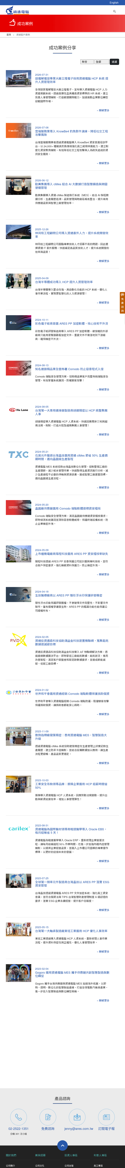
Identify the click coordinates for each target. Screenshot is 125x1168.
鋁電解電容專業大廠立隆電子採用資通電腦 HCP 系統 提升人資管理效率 (71, 80)
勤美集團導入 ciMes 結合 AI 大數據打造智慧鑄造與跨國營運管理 (71, 186)
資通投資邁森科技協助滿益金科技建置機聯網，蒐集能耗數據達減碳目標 (71, 642)
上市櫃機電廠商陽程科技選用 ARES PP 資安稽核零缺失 (71, 553)
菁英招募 (40, 1155)
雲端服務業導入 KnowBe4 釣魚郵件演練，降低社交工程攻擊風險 (71, 133)
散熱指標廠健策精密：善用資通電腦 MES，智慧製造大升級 (71, 737)
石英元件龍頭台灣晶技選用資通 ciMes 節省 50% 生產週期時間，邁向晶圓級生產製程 (71, 457)
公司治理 (69, 1165)
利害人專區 (100, 1155)
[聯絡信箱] (77, 1117)
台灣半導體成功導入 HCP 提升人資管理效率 (64, 282)
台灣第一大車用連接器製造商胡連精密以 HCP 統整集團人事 (71, 412)
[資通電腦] (17, 9)
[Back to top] (62, 1145)
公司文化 (39, 1165)
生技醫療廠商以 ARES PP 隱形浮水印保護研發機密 (68, 595)
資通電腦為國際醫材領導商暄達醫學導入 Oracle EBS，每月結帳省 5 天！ (71, 831)
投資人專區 (70, 1155)
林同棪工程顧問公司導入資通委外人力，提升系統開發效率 (71, 235)
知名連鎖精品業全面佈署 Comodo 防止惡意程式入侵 (69, 369)
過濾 (114, 62)
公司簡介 (10, 1165)
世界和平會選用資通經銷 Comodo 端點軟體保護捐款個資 (72, 693)
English (114, 2)
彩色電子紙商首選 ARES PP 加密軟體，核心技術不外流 (71, 323)
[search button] (115, 10)
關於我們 (11, 1155)
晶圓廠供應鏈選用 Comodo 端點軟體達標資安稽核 (68, 508)
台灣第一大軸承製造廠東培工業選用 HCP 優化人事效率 (71, 931)
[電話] (18, 1117)
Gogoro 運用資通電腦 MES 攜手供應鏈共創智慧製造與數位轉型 (72, 974)
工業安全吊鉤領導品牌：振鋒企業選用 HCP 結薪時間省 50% (71, 786)
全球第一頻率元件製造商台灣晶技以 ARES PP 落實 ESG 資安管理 (72, 884)
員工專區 (98, 1165)
